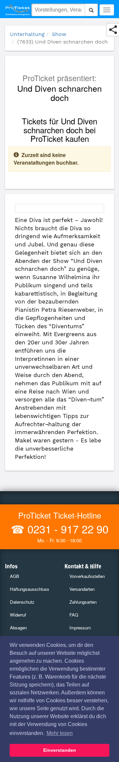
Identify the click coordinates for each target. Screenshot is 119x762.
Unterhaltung (27, 34)
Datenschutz (22, 602)
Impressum (80, 627)
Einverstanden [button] (59, 750)
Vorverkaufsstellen (87, 576)
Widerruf (18, 615)
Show (59, 34)
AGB (14, 576)
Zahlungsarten (83, 602)
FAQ (73, 615)
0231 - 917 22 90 (66, 528)
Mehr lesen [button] (60, 733)
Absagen (18, 627)
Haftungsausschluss (29, 589)
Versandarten (82, 589)
